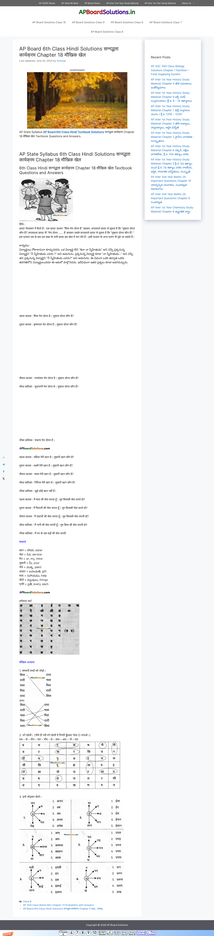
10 (94, 933)
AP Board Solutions (117, 924)
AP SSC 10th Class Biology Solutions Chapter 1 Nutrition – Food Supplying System (170, 70)
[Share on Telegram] (3, 464)
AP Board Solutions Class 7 (165, 22)
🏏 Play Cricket (151, 933)
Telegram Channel (141, 933)
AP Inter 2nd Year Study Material (122, 3)
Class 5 (63, 933)
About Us (186, 3)
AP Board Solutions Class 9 (88, 22)
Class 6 (27, 901)
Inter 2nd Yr (132, 933)
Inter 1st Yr (124, 933)
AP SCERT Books (47, 3)
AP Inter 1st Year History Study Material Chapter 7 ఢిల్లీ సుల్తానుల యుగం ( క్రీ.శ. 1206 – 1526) (170, 110)
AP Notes (109, 933)
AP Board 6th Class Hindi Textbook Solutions (73, 132)
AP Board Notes (92, 3)
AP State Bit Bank (69, 3)
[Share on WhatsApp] (3, 457)
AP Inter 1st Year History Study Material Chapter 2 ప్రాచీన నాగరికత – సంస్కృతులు (172, 136)
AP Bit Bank (116, 933)
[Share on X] (3, 478)
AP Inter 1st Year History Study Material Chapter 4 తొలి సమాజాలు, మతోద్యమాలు (171, 83)
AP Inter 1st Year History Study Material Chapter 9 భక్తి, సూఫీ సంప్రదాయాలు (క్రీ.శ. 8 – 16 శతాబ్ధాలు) (171, 96)
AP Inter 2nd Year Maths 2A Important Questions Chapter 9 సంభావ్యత (170, 198)
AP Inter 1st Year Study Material (160, 3)
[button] (107, 933)
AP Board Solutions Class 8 (127, 22)
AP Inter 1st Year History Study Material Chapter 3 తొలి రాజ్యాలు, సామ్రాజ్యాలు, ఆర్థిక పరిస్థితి (171, 123)
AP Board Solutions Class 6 (107, 31)
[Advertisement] (77, 291)
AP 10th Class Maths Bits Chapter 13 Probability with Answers (58, 905)
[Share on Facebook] (3, 471)
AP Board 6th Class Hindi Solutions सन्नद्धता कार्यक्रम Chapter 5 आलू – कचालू (62, 908)
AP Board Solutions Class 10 (49, 22)
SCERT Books (102, 933)
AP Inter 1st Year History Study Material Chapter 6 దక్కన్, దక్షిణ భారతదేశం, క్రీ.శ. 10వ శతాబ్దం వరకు (170, 150)
